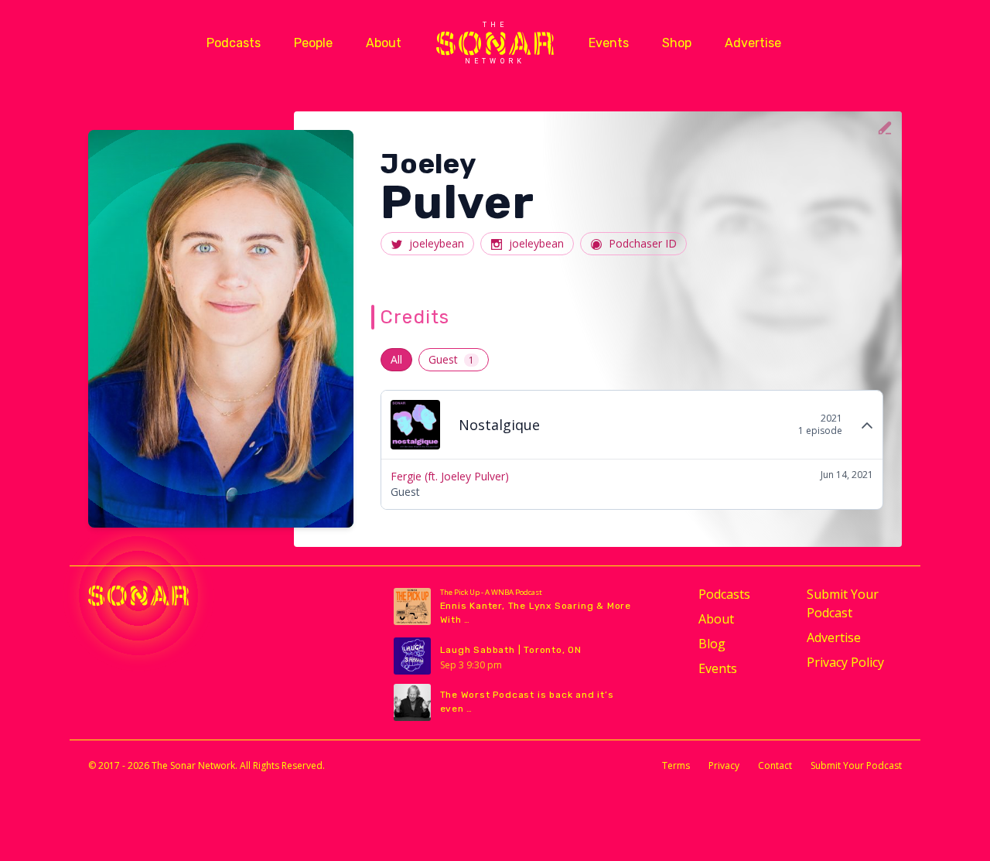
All (396, 359)
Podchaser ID (643, 243)
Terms (676, 765)
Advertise (753, 43)
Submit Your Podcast (843, 603)
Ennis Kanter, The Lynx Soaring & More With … (536, 612)
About (383, 43)
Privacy (723, 765)
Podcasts (234, 43)
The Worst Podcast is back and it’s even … (527, 701)
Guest (451, 359)
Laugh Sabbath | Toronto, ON (511, 649)
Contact (775, 765)
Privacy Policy (845, 662)
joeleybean (436, 243)
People (313, 43)
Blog (711, 643)
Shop (676, 43)
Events (609, 43)
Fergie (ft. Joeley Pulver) (450, 476)
